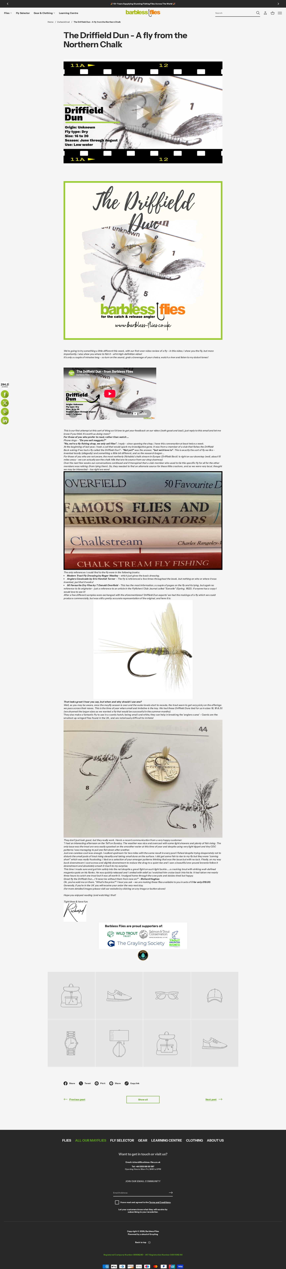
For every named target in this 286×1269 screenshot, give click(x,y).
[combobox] (235, 12)
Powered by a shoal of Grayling (143, 1234)
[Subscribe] (171, 1193)
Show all (143, 1099)
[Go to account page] (265, 13)
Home (50, 22)
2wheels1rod (63, 22)
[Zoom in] (71, 995)
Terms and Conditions (159, 1202)
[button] (237, 13)
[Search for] (258, 13)
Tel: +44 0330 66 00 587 (143, 1166)
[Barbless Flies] (142, 13)
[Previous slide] (7, 3)
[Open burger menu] (280, 13)
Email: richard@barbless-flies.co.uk (143, 1162)
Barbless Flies (152, 1231)
